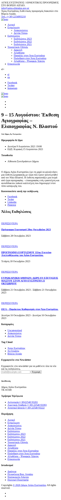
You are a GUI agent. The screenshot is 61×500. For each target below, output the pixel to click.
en (9, 77)
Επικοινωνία (14, 64)
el (8, 74)
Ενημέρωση (14, 27)
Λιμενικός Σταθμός (27, 405)
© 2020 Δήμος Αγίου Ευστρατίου (29, 485)
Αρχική (11, 24)
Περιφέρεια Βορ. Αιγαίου (20, 474)
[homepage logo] (4, 19)
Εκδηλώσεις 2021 (23, 44)
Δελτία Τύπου (21, 33)
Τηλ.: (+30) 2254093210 (13, 16)
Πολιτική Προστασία (18, 480)
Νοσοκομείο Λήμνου (18, 477)
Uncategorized (15, 330)
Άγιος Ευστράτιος (16, 348)
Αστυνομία (23, 402)
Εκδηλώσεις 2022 (23, 41)
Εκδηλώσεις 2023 (23, 38)
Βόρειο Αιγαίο (15, 353)
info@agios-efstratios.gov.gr (15, 8)
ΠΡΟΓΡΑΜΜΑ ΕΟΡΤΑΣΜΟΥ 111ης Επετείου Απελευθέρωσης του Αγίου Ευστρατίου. (26, 254)
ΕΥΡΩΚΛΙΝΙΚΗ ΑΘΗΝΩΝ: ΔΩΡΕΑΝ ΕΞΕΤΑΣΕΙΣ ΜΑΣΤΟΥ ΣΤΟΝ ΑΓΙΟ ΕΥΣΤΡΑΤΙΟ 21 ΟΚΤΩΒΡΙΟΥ (29, 281)
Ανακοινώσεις (21, 30)
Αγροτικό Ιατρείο (26, 407)
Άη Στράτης (13, 351)
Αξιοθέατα (19, 52)
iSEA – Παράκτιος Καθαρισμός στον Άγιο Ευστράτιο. (29, 309)
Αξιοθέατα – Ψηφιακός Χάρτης (29, 61)
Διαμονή (18, 50)
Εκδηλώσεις (14, 36)
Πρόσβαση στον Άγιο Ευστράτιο (30, 58)
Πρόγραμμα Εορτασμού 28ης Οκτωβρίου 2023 (26, 229)
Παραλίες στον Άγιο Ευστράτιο (29, 55)
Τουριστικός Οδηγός (18, 47)
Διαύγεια (12, 471)
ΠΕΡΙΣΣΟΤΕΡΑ (9, 223)
